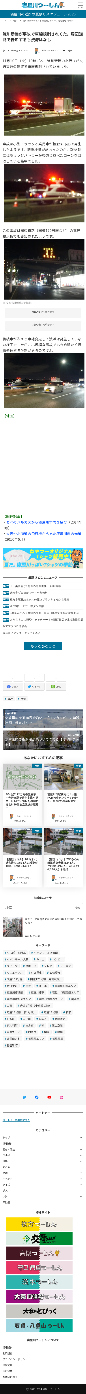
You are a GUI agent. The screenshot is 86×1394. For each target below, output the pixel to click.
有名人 (43, 1019)
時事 (70, 50)
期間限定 (60, 1019)
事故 (10, 699)
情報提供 (8, 1143)
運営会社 (8, 1365)
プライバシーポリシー (15, 1359)
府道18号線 (51, 1012)
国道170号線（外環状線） (46, 979)
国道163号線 (14, 979)
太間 (23, 699)
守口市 (43, 986)
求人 (5, 1190)
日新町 (11, 1019)
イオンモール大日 (17, 959)
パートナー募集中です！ (16, 1120)
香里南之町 (13, 1038)
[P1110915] (44, 192)
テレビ (48, 966)
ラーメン (65, 966)
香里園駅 (57, 1038)
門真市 (32, 1032)
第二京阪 (57, 1025)
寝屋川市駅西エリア (51, 999)
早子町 (27, 1019)
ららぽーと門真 (16, 952)
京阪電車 (36, 972)
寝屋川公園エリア (65, 986)
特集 (5, 1161)
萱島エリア (13, 1032)
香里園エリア (36, 1038)
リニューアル (15, 972)
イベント (8, 1178)
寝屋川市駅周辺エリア (65, 992)
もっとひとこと (43, 645)
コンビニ (57, 959)
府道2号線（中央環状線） (35, 1005)
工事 (9, 1005)
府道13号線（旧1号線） (21, 1012)
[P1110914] (44, 268)
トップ (6, 1137)
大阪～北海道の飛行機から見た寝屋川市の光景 (43, 533)
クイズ (6, 1184)
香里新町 (12, 1045)
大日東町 (12, 986)
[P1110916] (44, 379)
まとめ (6, 1167)
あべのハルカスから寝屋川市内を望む (36, 522)
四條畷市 (55, 972)
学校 (28, 986)
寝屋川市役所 (15, 992)
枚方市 (30, 1025)
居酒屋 (75, 999)
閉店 (47, 1032)
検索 (77, 907)
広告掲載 (8, 1371)
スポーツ (31, 966)
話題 (5, 1172)
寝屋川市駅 (37, 992)
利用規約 (8, 1353)
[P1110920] (44, 104)
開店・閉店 (9, 1149)
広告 (5, 1196)
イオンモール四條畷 (46, 952)
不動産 (6, 1202)
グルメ (6, 1155)
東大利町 (12, 1025)
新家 (68, 1012)
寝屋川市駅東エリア (19, 999)
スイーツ (12, 966)
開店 (60, 1032)
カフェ (40, 959)
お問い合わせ (10, 1377)
